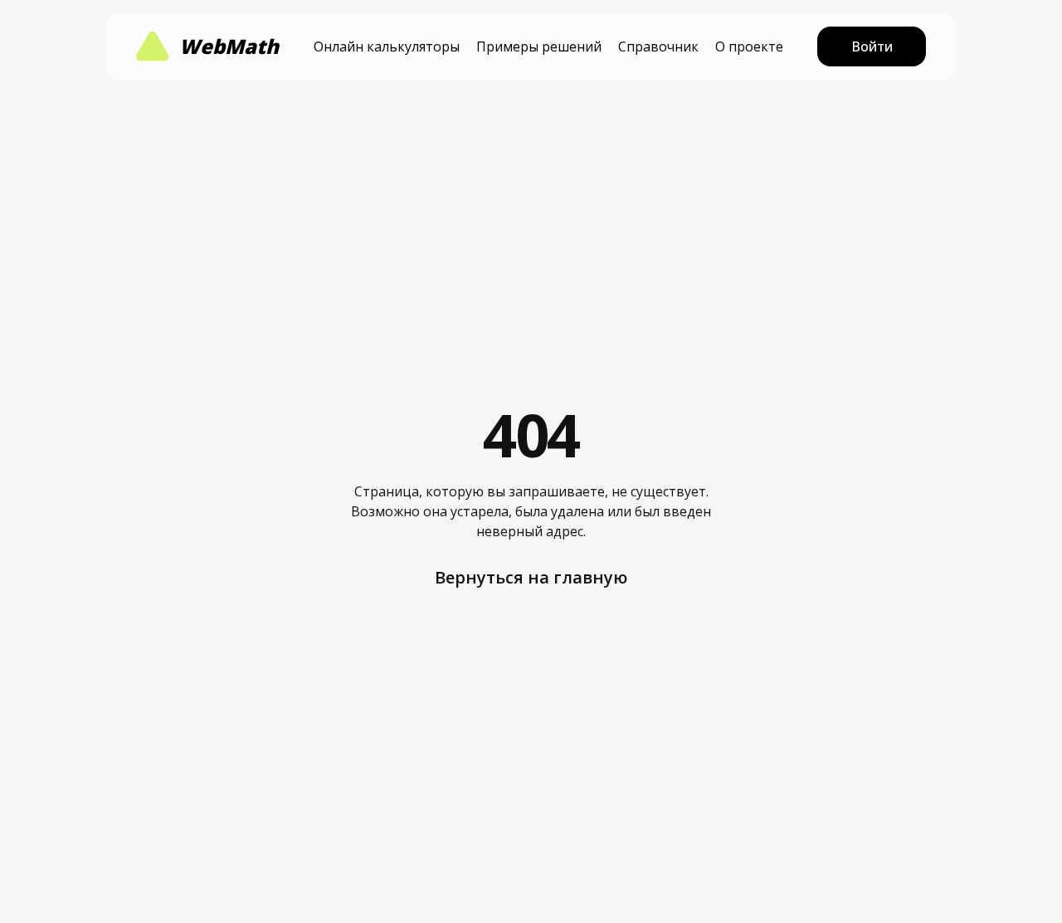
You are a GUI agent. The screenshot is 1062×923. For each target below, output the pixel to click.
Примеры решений (539, 46)
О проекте (749, 46)
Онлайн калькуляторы (387, 46)
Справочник (658, 46)
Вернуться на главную (531, 577)
